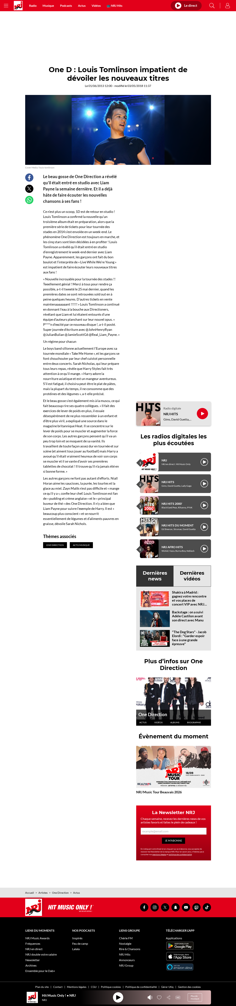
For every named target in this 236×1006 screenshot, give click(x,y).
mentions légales (159, 854)
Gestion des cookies (189, 986)
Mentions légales (76, 986)
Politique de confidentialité (141, 986)
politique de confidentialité (180, 854)
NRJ (164, 460)
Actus (82, 5)
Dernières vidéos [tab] (192, 576)
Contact (57, 986)
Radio (33, 5)
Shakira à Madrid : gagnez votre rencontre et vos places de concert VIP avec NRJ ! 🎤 (189, 600)
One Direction (152, 714)
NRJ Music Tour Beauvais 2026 (159, 792)
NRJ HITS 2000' (172, 503)
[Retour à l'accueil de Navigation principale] (18, 5)
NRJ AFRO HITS (172, 547)
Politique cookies (111, 986)
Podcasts (66, 5)
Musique (48, 5)
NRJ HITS (170, 414)
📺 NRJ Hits (114, 5)
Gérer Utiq (167, 986)
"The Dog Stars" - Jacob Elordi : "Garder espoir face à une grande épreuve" (189, 638)
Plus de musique (195, 997)
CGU (93, 986)
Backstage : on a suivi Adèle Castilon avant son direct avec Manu (188, 616)
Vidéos (96, 5)
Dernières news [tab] (155, 576)
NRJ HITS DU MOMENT (178, 525)
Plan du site (42, 986)
